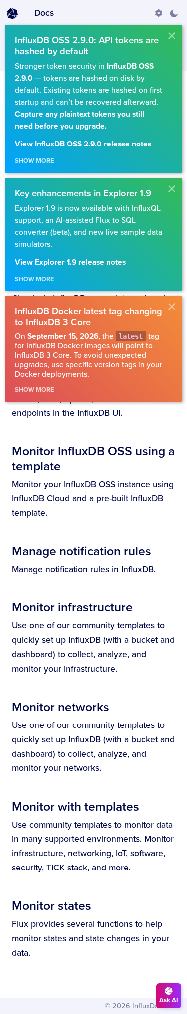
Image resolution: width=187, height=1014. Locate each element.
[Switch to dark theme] (173, 13)
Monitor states (51, 905)
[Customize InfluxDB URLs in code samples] (158, 13)
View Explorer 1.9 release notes (70, 262)
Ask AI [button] (168, 1000)
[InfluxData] (12, 13)
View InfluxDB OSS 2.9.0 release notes (83, 144)
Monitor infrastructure (72, 607)
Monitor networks (60, 707)
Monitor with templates (75, 806)
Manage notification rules (81, 551)
